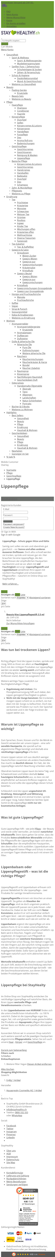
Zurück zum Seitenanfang (14, 1050)
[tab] (27, 1078)
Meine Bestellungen (16, 1181)
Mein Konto (12, 14)
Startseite (11, 470)
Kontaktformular (14, 1172)
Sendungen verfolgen (17, 1184)
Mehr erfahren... (10, 583)
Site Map (10, 1162)
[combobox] (13, 40)
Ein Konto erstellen (15, 23)
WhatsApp (17, 1115)
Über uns (11, 1150)
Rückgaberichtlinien (16, 1178)
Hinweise (41, 1254)
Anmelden (11, 26)
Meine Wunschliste (15, 17)
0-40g (13, 1080)
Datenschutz (12, 1159)
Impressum (12, 1156)
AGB (8, 1153)
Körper (18, 1042)
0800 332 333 (21, 1112)
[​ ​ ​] (1, 37)
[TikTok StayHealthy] (7, 1140)
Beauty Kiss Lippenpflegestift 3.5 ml (25, 614)
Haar (11, 1042)
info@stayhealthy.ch (16, 1109)
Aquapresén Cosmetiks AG (24, 1090)
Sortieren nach (8, 597)
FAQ (8, 11)
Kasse (9, 20)
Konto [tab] (10, 49)
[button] (20, 623)
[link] (4, 591)
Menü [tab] (4, 49)
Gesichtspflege (13, 475)
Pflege (9, 473)
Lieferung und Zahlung (17, 1175)
